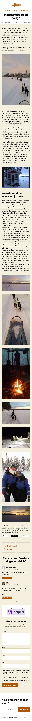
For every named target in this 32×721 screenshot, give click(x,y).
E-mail (4, 655)
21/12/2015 (17, 22)
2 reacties (27, 22)
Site (3, 662)
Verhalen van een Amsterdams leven (16, 10)
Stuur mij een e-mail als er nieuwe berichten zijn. (17, 680)
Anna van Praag (12, 717)
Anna (8, 22)
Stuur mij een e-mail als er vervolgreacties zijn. (16, 677)
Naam (4, 647)
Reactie (4, 631)
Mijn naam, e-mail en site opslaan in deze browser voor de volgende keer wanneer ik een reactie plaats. (16, 672)
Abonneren (24, 709)
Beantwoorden (6, 578)
